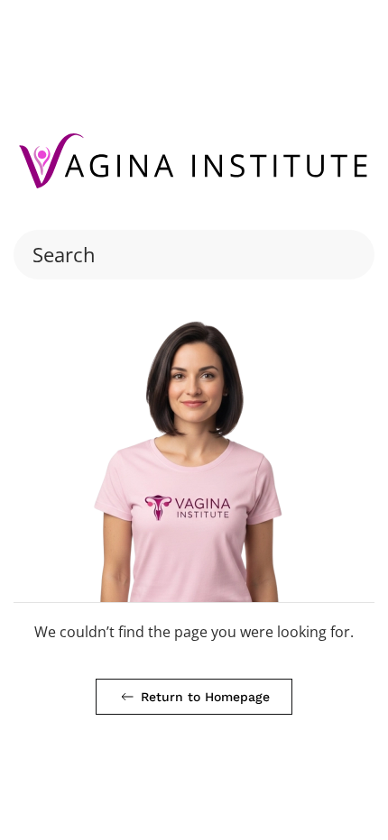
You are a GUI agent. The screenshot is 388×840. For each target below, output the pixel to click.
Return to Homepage (205, 696)
